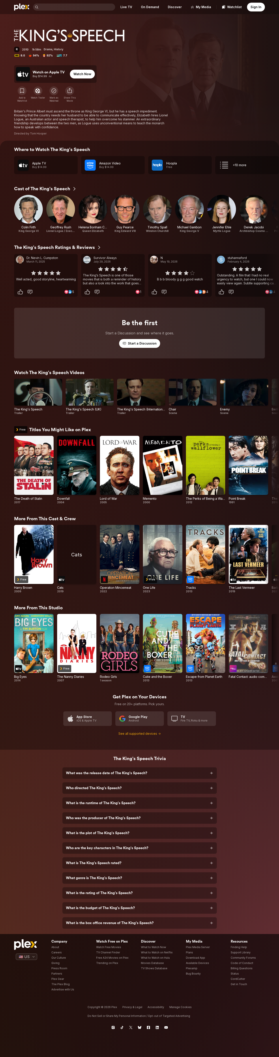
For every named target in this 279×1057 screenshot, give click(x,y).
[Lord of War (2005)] (119, 470)
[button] (70, 94)
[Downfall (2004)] (77, 470)
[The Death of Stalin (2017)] (34, 470)
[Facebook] (148, 1027)
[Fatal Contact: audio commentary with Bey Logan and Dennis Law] (248, 648)
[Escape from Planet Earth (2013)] (205, 648)
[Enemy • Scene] (244, 397)
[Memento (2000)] (162, 470)
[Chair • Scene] (193, 397)
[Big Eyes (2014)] (34, 648)
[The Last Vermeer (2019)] (248, 559)
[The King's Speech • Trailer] (38, 397)
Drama (48, 49)
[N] (154, 260)
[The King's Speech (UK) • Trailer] (90, 397)
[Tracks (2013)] (205, 559)
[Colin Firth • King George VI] (28, 214)
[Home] (22, 7)
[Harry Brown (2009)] (34, 559)
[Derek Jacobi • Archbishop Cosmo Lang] (254, 214)
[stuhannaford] (221, 260)
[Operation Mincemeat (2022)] (119, 559)
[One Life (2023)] (162, 559)
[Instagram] (113, 1027)
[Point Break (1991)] (248, 470)
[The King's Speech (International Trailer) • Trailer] (141, 397)
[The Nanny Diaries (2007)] (77, 648)
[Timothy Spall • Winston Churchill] (157, 214)
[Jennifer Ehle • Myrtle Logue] (221, 214)
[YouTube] (166, 1027)
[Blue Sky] (139, 1027)
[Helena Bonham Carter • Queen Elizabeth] (93, 214)
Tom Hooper (38, 133)
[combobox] (77, 7)
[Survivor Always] (87, 260)
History (58, 49)
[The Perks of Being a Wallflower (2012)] (205, 470)
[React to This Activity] (20, 291)
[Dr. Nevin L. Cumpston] (20, 260)
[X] (130, 1027)
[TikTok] (122, 1027)
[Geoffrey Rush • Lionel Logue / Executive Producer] (60, 214)
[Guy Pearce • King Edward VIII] (125, 214)
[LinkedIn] (157, 1027)
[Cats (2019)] (77, 559)
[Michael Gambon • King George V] (189, 214)
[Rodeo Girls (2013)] (119, 648)
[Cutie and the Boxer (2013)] (162, 648)
